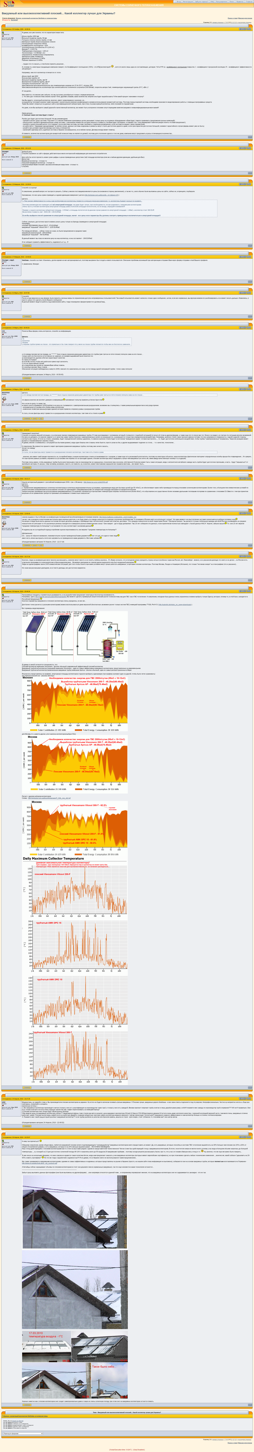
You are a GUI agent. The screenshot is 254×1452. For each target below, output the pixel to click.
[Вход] (179, 3)
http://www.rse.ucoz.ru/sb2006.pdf (96, 482)
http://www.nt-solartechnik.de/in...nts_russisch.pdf (39, 1163)
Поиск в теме (232, 18)
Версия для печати (245, 18)
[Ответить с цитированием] (242, 29)
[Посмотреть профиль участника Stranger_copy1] (26, 282)
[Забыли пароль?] (201, 3)
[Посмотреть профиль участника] (26, 137)
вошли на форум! (17, 1421)
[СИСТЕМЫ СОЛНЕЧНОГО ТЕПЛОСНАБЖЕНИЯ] (12, 7)
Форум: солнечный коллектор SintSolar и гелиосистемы (36, 18)
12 (234, 22)
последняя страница (244, 22)
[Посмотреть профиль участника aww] (26, 1126)
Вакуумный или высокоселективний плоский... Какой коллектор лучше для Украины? (58, 13)
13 (236, 22)
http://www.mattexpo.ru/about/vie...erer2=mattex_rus (117, 517)
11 (232, 22)
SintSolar (14, 20)
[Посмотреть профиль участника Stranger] (26, 173)
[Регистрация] (188, 3)
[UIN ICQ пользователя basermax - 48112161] (41, 419)
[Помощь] (212, 3)
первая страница (217, 22)
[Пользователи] (221, 3)
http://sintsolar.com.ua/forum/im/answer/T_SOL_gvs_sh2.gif (49, 798)
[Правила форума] (239, 3)
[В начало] (250, 138)
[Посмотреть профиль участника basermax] (26, 419)
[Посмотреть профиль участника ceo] (26, 378)
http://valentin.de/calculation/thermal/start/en (51, 597)
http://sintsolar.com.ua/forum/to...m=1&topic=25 (101, 195)
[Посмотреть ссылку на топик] (249, 29)
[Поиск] (231, 3)
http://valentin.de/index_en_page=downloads (175, 605)
